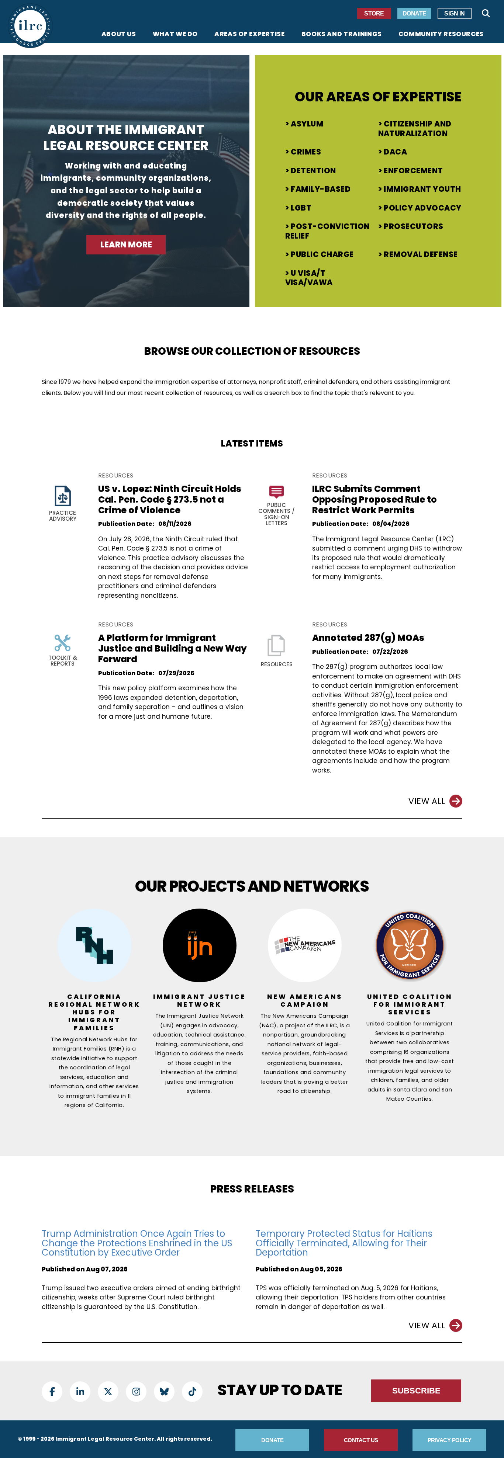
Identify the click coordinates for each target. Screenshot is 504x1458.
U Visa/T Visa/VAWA (309, 278)
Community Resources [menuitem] (441, 34)
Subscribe (416, 1390)
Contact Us (361, 1440)
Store (374, 13)
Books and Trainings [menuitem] (341, 34)
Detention (313, 171)
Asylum (307, 124)
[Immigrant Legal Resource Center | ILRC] (30, 26)
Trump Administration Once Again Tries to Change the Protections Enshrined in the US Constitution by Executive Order (137, 1243)
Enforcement (413, 171)
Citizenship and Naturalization (415, 129)
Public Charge (322, 254)
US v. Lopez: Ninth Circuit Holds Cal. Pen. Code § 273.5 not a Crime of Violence (169, 499)
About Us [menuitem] (118, 34)
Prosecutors (413, 226)
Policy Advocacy (422, 208)
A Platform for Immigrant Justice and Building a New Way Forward (172, 648)
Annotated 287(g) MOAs (368, 638)
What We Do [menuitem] (175, 34)
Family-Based (321, 189)
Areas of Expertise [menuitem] (249, 34)
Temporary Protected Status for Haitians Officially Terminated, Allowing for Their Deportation (344, 1243)
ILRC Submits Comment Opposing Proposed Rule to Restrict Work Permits (374, 499)
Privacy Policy (450, 1440)
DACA (395, 152)
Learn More (126, 244)
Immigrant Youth (422, 189)
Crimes (306, 152)
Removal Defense (421, 254)
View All (426, 801)
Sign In (454, 13)
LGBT (301, 208)
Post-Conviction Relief (327, 231)
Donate (415, 13)
